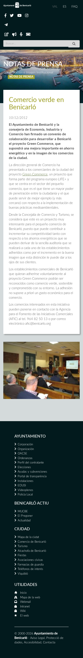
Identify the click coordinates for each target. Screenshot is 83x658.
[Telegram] (6, 25)
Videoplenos (25, 490)
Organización (26, 449)
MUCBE (23, 511)
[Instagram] (26, 15)
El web (24, 615)
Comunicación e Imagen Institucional (28, 72)
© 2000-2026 (23, 633)
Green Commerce (35, 174)
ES (64, 6)
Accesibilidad (32, 642)
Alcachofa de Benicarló (32, 551)
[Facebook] (5, 15)
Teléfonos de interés (30, 569)
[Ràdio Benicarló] (21, 34)
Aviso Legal (37, 638)
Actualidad (24, 520)
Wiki (23, 611)
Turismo (22, 546)
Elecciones (24, 467)
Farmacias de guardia (31, 564)
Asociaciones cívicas (30, 560)
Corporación (25, 444)
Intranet (25, 606)
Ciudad (22, 529)
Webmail (25, 602)
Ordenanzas (25, 458)
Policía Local (25, 494)
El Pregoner (25, 516)
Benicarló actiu (31, 503)
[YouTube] (19, 15)
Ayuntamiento (30, 436)
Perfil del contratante (31, 462)
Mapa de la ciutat (28, 537)
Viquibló (23, 573)
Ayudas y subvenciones (32, 471)
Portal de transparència (32, 476)
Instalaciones (25, 481)
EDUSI (22, 485)
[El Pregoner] (14, 34)
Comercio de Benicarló (32, 541)
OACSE (22, 453)
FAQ (74, 6)
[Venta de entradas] (28, 34)
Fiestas (22, 555)
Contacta (49, 642)
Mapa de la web (30, 597)
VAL (55, 6)
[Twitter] (12, 15)
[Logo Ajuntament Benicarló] (17, 5)
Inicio (23, 592)
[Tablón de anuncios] (6, 34)
